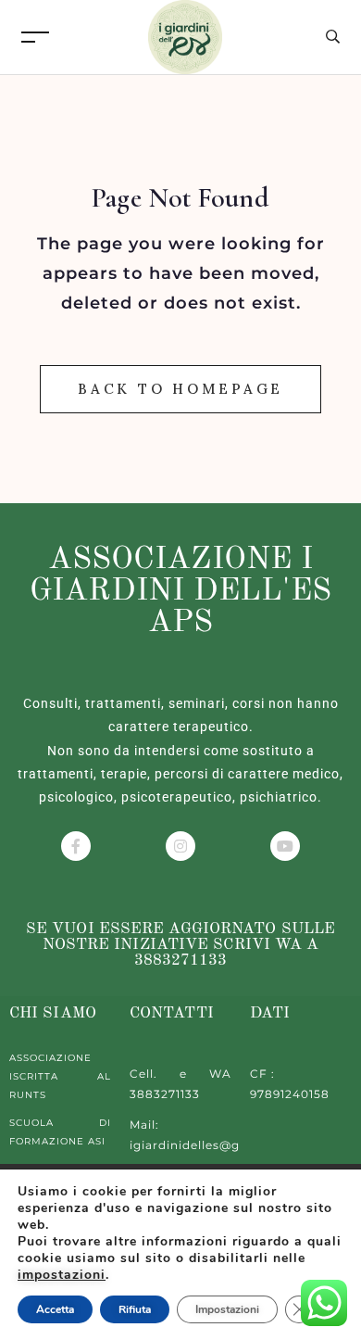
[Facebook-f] (76, 846)
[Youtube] (285, 846)
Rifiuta (134, 1309)
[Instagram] (180, 846)
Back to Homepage (180, 389)
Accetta (55, 1309)
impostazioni (62, 1275)
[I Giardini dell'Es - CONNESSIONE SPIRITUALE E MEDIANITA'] (185, 35)
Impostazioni (227, 1309)
